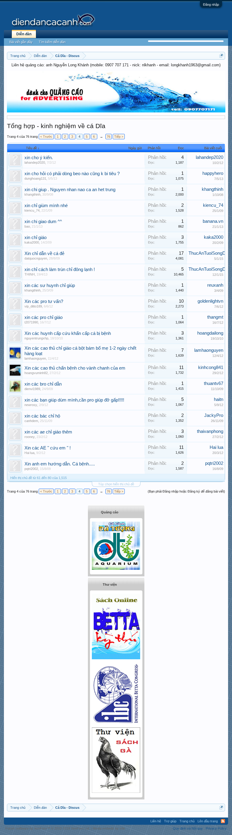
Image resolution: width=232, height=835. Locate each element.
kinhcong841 (210, 367)
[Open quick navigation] (221, 56)
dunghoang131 (35, 178)
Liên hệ (155, 821)
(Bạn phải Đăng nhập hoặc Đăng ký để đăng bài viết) (186, 491)
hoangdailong (210, 333)
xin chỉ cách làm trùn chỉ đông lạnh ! (59, 269)
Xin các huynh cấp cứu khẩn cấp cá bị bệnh (67, 333)
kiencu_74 (32, 210)
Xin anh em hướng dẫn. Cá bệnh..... (59, 464)
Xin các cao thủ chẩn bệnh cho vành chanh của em (74, 368)
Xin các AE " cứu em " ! (47, 448)
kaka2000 (31, 242)
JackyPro (213, 415)
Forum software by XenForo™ (47, 828)
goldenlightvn (210, 301)
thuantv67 (213, 383)
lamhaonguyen (35, 358)
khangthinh (32, 194)
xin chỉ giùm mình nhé (46, 205)
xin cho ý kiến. (38, 157)
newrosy (30, 405)
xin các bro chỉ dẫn (43, 384)
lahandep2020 (34, 162)
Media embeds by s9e (109, 828)
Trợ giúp (170, 821)
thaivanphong (210, 431)
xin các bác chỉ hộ (42, 416)
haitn (218, 399)
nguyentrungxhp (36, 338)
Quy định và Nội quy (188, 828)
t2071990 (31, 322)
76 (108, 136)
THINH (29, 274)
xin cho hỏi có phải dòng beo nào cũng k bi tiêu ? (72, 173)
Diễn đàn (23, 34)
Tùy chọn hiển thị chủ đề (116, 484)
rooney (29, 437)
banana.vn (213, 221)
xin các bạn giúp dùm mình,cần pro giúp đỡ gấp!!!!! (74, 400)
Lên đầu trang (208, 821)
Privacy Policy (216, 828)
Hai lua (29, 453)
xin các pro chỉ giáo (43, 317)
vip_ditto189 (33, 306)
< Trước (46, 136)
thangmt (215, 317)
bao (27, 226)
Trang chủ (187, 821)
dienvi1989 (32, 389)
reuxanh (215, 285)
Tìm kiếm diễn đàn (52, 42)
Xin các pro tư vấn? (43, 301)
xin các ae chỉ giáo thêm (48, 432)
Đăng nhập (211, 4)
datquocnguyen (35, 258)
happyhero (212, 173)
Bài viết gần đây (21, 42)
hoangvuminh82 (36, 373)
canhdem (31, 421)
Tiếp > (118, 136)
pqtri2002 (31, 469)
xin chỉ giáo (35, 237)
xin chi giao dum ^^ (43, 221)
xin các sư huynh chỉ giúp (49, 285)
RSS (223, 821)
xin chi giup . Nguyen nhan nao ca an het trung (69, 189)
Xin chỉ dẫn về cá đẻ (44, 253)
